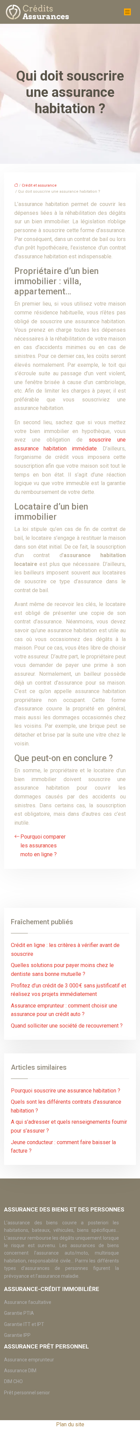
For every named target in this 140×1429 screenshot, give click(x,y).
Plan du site (70, 1424)
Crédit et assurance (39, 185)
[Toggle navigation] (127, 12)
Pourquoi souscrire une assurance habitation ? (65, 1090)
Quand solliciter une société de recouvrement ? (67, 1025)
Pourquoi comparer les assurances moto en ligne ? (43, 845)
